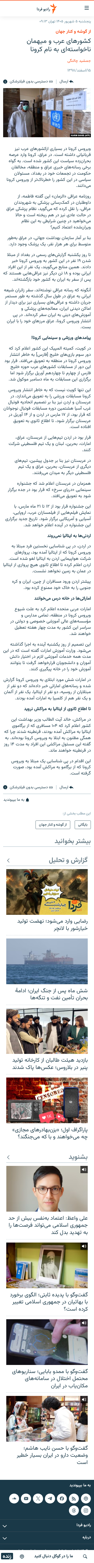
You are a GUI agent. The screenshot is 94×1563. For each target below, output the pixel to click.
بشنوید (78, 1157)
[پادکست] (22, 1556)
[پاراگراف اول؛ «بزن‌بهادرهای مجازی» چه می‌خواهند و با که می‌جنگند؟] (47, 1100)
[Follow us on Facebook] (62, 1498)
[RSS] (74, 1498)
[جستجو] (85, 1556)
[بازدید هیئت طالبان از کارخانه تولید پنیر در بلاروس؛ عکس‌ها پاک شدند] (47, 1031)
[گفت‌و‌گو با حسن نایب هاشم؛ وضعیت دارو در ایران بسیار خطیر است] (47, 1419)
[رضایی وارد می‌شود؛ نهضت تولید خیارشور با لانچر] (47, 892)
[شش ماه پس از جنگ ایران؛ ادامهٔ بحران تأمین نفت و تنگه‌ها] (47, 961)
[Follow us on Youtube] (26, 1498)
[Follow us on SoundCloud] (14, 1498)
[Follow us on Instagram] (86, 1510)
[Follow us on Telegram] (50, 1498)
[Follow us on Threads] (74, 1510)
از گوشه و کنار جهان (73, 31)
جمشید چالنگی (79, 61)
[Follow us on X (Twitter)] (38, 1498)
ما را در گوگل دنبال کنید (53, 1556)
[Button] (66, 82)
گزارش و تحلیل (68, 861)
